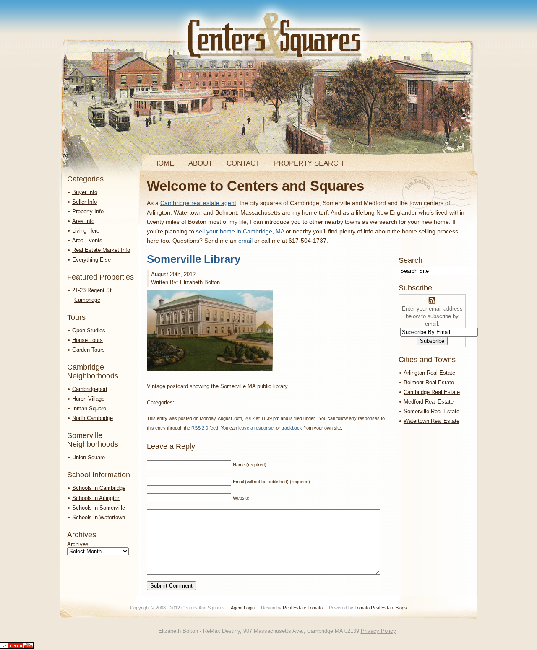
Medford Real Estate (429, 402)
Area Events (87, 240)
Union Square (88, 457)
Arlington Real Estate (429, 373)
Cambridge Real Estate (432, 392)
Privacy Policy (378, 631)
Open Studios (88, 330)
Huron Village (88, 399)
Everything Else (91, 259)
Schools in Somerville (98, 508)
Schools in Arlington (96, 498)
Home (163, 163)
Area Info (83, 221)
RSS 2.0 (199, 427)
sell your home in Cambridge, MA (240, 231)
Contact (243, 163)
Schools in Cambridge (98, 488)
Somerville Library (193, 259)
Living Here (85, 231)
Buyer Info (84, 192)
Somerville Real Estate (431, 411)
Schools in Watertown (98, 517)
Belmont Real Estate (429, 382)
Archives (78, 544)
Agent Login (243, 607)
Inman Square (89, 408)
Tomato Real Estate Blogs (381, 607)
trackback (292, 427)
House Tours (87, 340)
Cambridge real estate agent (198, 202)
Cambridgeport (89, 389)
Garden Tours (88, 350)
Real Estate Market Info (101, 250)
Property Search (308, 163)
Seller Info (84, 202)
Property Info (88, 211)
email (245, 240)
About (200, 163)
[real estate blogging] (17, 647)
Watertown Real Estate (431, 421)
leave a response (256, 427)
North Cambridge (92, 418)
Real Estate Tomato (303, 607)
